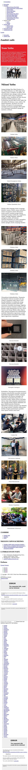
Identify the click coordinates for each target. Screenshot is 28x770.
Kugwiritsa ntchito (8, 28)
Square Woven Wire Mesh (13, 7)
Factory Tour (10, 27)
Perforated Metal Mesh (12, 15)
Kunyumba (6, 4)
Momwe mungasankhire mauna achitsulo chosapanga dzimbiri (13, 548)
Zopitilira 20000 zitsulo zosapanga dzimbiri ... (14, 544)
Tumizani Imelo (4, 578)
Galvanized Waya (11, 19)
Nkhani (8, 23)
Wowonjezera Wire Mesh (13, 13)
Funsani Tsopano (5, 565)
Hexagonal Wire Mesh (12, 16)
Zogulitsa (6, 5)
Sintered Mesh (10, 12)
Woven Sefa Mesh (11, 11)
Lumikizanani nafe (8, 30)
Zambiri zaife (7, 24)
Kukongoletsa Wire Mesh (13, 17)
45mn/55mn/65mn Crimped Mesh (15, 8)
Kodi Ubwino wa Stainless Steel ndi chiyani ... (15, 545)
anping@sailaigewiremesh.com (11, 559)
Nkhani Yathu (10, 26)
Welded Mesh (10, 9)
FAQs (8, 21)
